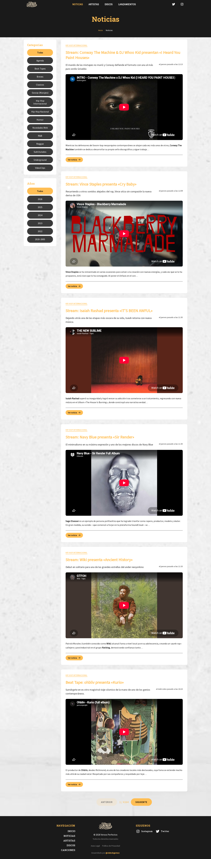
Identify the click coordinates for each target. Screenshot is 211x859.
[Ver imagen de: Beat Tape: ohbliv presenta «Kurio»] (124, 732)
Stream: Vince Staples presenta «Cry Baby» (101, 184)
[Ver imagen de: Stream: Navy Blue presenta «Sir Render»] (124, 483)
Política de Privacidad (111, 846)
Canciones (68, 850)
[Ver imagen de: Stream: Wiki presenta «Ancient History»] (124, 605)
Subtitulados (40, 151)
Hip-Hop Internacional (40, 102)
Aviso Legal (95, 846)
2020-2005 (40, 239)
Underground (40, 159)
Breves (40, 76)
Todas (40, 52)
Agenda (40, 60)
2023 (40, 223)
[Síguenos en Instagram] (182, 4)
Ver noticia (72, 159)
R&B (40, 135)
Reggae (40, 143)
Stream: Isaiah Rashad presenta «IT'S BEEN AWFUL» (109, 310)
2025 (40, 207)
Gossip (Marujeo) (40, 92)
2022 (40, 231)
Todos (40, 191)
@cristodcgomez (113, 853)
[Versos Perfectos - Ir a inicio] (31, 4)
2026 (40, 199)
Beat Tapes (40, 68)
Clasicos (40, 84)
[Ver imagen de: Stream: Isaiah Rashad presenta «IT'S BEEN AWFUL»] (124, 360)
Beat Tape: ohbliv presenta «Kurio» (95, 682)
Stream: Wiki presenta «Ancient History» (99, 559)
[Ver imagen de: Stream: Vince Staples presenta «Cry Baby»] (124, 234)
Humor (40, 119)
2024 (40, 215)
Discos (109, 4)
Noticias (77, 4)
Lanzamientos (127, 4)
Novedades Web (40, 127)
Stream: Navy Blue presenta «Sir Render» (100, 437)
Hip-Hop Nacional (40, 111)
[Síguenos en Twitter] (174, 4)
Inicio (71, 831)
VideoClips (40, 167)
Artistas (94, 4)
